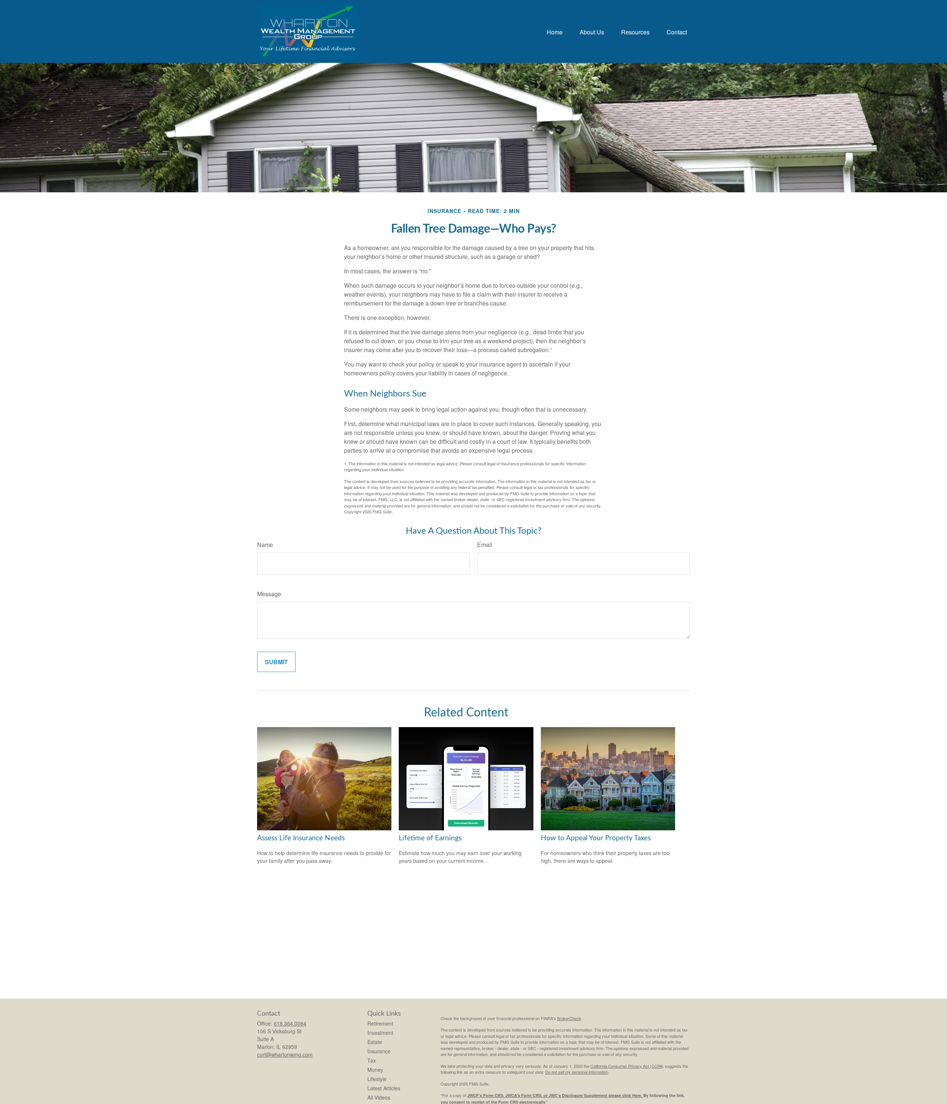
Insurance (379, 1051)
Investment (380, 1032)
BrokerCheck (569, 1018)
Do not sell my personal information (576, 1072)
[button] (555, 31)
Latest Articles (383, 1088)
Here (636, 1095)
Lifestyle (377, 1079)
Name (265, 544)
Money (375, 1069)
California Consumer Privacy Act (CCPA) (627, 1066)
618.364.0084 (290, 1023)
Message (269, 594)
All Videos (378, 1097)
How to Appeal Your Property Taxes (596, 838)
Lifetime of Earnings (430, 838)
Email (484, 544)
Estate (374, 1042)
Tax (371, 1060)
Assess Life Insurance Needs (301, 838)
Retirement (380, 1023)
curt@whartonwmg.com (285, 1054)
